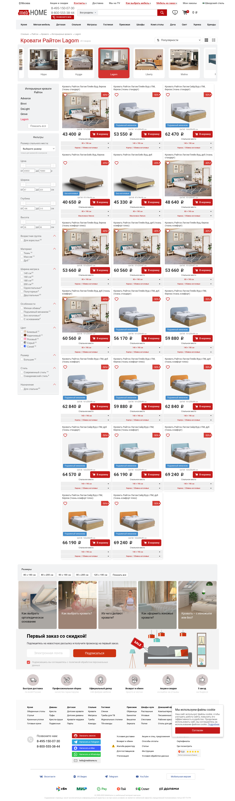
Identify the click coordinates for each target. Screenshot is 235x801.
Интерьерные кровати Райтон (38, 90)
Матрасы (92, 715)
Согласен (197, 730)
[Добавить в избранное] (65, 94)
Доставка (97, 3)
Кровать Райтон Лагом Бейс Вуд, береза (83, 154)
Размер (25, 355)
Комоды (92, 723)
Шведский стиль (214, 3)
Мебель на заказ (166, 3)
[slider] (23, 165)
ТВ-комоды (106, 723)
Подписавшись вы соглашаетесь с (70, 664)
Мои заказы (190, 3)
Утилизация (123, 756)
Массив (29, 256)
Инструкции (148, 751)
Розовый (32, 338)
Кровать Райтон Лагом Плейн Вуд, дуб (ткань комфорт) (86, 292)
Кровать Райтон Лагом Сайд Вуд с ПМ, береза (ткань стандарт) (185, 88)
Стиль (24, 368)
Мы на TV (114, 3)
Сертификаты (183, 741)
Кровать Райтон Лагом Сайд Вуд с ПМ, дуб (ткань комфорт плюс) (136, 496)
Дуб (26, 260)
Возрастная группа (31, 236)
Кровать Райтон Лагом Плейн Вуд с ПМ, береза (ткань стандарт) (134, 88)
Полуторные (31, 291)
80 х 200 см (47, 574)
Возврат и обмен (125, 741)
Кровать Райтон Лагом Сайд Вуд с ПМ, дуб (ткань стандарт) (84, 428)
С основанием (32, 318)
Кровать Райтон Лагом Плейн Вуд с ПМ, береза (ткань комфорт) (186, 292)
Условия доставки (126, 736)
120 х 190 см (100, 574)
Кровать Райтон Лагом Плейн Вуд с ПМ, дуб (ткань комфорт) (85, 360)
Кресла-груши (56, 719)
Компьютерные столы (169, 711)
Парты (70, 723)
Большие (30, 359)
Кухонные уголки (35, 719)
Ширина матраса (30, 269)
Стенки (104, 711)
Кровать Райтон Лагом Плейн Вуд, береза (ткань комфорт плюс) (84, 224)
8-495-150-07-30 (62, 8)
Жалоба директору (126, 746)
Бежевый (32, 331)
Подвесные (54, 723)
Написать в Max (87, 748)
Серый (31, 342)
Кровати (92, 711)
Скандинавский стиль (36, 375)
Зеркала (131, 723)
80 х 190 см (30, 574)
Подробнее (213, 724)
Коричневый (34, 335)
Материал (26, 248)
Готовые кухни (34, 723)
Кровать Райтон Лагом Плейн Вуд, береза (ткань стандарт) (84, 88)
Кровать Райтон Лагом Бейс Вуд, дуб (133, 154)
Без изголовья (32, 315)
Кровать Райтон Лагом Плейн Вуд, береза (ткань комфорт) (187, 224)
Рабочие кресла (166, 719)
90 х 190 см (65, 574)
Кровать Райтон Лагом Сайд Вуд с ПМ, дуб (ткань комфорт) (187, 428)
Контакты (79, 3)
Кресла (52, 711)
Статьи (145, 746)
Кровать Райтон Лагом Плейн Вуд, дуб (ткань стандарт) (189, 156)
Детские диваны (75, 715)
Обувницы (132, 711)
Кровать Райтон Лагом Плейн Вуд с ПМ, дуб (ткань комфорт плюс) (188, 360)
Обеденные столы (36, 711)
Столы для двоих (166, 723)
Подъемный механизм (37, 311)
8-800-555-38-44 (62, 13)
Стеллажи (146, 719)
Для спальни (32, 388)
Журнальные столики (112, 719)
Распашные (147, 711)
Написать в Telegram (89, 742)
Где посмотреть (184, 746)
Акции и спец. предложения (156, 736)
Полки (144, 723)
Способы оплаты (150, 741)
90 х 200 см (82, 574)
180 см (28, 280)
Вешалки (131, 719)
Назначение (27, 384)
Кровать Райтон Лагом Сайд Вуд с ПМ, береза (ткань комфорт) (134, 428)
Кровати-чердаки (75, 719)
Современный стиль (36, 371)
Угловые (145, 715)
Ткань (28, 252)
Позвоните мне (63, 17)
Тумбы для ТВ (108, 715)
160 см (28, 276)
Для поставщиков (125, 751)
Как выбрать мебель (137, 3)
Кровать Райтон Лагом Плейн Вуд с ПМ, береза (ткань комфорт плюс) (134, 360)
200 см (28, 283)
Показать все (38, 126)
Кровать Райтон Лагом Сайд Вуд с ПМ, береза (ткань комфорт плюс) (82, 496)
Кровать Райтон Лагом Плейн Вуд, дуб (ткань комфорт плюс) (137, 224)
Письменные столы (168, 715)
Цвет (23, 327)
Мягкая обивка (32, 307)
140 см (28, 272)
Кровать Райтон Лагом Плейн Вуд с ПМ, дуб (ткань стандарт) (136, 292)
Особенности (28, 303)
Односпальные (33, 287)
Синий (31, 346)
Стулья (30, 715)
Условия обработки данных (155, 756)
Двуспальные (32, 294)
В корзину (102, 134)
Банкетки (131, 715)
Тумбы (91, 719)
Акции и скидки (59, 3)
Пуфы (52, 715)
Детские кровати (75, 711)
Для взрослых (33, 239)
